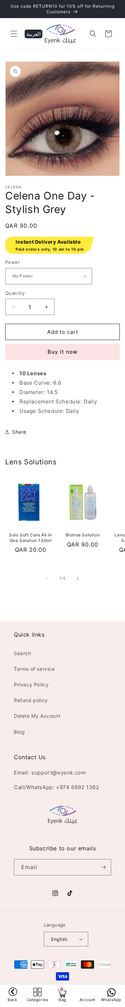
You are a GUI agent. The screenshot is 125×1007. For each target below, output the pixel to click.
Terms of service (34, 669)
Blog (19, 732)
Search (22, 653)
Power (12, 262)
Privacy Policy (31, 684)
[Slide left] (47, 578)
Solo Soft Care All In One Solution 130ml (30, 537)
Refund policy (31, 700)
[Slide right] (77, 578)
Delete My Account (37, 716)
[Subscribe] (103, 867)
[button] (14, 33)
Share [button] (19, 432)
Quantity (15, 293)
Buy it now (62, 351)
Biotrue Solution (83, 534)
